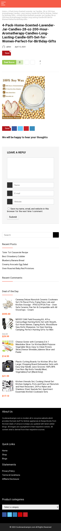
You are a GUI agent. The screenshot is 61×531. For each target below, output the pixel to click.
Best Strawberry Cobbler (13, 256)
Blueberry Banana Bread (13, 260)
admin (8, 47)
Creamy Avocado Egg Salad (15, 264)
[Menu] (3, 4)
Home (4, 11)
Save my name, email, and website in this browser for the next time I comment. (28, 210)
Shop (4, 454)
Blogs (4, 458)
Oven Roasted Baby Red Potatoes (18, 268)
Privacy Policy (8, 471)
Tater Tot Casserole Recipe (15, 252)
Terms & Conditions (11, 475)
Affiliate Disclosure (10, 479)
